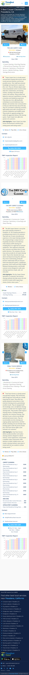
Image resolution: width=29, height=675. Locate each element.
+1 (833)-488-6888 (11, 665)
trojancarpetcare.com (11, 145)
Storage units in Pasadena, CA (10, 645)
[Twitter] (4, 668)
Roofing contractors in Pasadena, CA (12, 640)
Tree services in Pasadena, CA (10, 648)
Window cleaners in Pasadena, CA (11, 650)
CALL (6, 44)
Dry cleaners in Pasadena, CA (10, 606)
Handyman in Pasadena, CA (10, 613)
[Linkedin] (13, 668)
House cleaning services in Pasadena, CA (13, 616)
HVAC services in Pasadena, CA (10, 618)
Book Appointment (10, 513)
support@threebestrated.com (13, 663)
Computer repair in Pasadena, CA (11, 601)
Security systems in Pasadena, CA (11, 643)
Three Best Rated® (13, 673)
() (18, 50)
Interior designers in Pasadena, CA (11, 621)
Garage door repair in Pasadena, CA (12, 611)
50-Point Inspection (18, 17)
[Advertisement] (14, 576)
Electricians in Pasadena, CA (10, 628)
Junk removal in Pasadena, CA (10, 623)
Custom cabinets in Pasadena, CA (11, 604)
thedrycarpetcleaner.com (12, 305)
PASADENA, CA (11, 7)
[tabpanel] (14, 35)
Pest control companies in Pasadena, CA (13, 638)
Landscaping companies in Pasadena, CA (13, 626)
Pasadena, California (14, 598)
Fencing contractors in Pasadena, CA (12, 609)
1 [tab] (12, 198)
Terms (8, 670)
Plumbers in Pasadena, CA (9, 631)
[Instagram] (7, 668)
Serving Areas (22, 56)
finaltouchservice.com (11, 521)
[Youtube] (10, 668)
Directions (7, 56)
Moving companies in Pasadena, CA (12, 633)
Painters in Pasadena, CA (9, 635)
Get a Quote (8, 137)
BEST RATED (3, 7)
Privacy (3, 670)
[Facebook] (1, 668)
